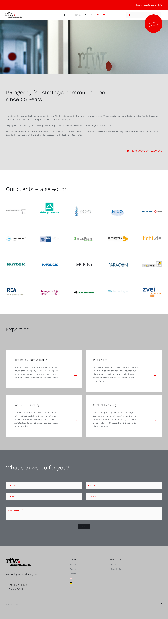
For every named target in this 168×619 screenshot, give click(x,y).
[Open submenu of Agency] (105, 564)
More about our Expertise (146, 150)
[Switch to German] (104, 15)
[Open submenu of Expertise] (105, 569)
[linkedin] (161, 604)
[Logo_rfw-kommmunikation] (13, 13)
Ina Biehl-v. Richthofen (17, 585)
